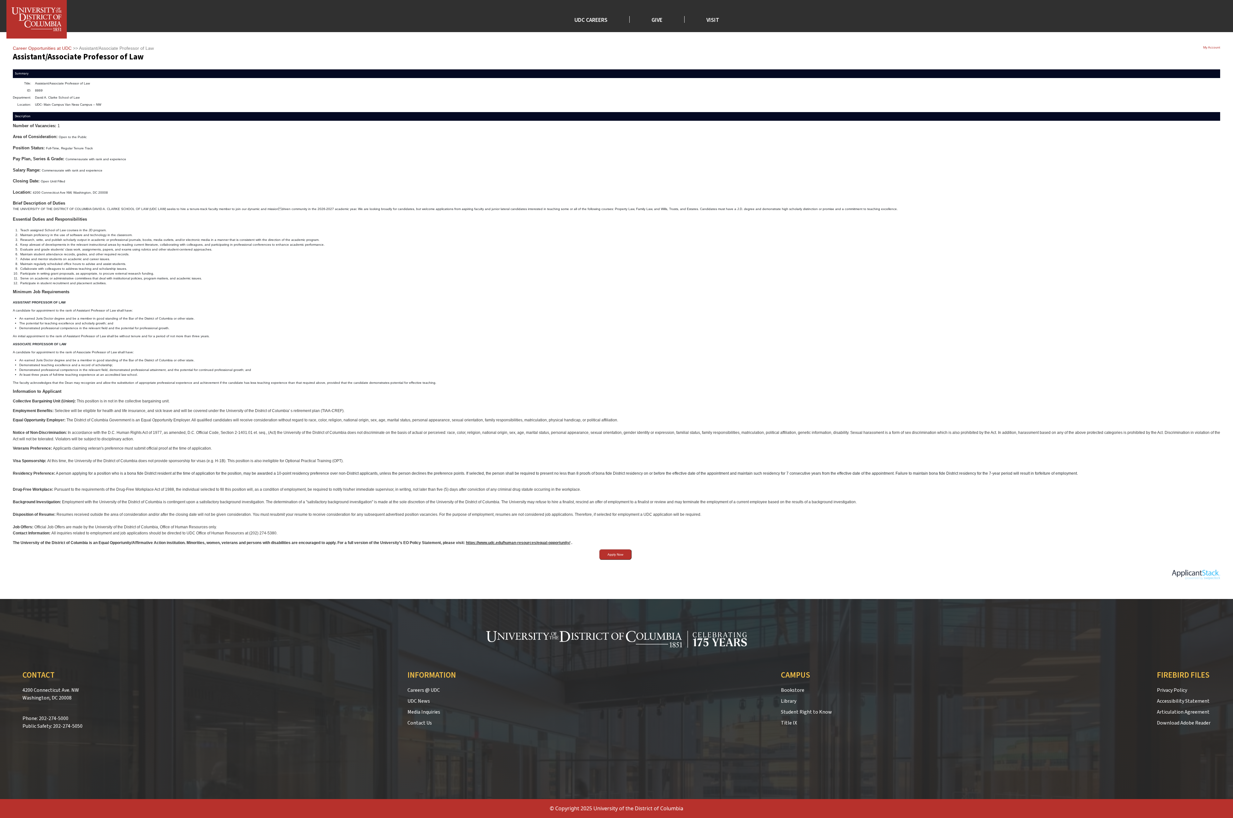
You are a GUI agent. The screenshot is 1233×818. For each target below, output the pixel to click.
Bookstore (792, 690)
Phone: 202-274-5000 (45, 718)
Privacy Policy (1172, 690)
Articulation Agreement (1183, 712)
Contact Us (419, 722)
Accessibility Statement (1183, 701)
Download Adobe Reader (1184, 722)
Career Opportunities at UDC (42, 48)
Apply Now (615, 554)
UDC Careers (591, 19)
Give (656, 19)
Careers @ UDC (423, 690)
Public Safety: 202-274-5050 (52, 726)
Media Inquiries (423, 712)
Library (788, 701)
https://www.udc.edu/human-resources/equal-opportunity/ (518, 543)
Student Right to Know (806, 712)
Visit (712, 19)
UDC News (418, 701)
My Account (1211, 47)
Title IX (789, 722)
